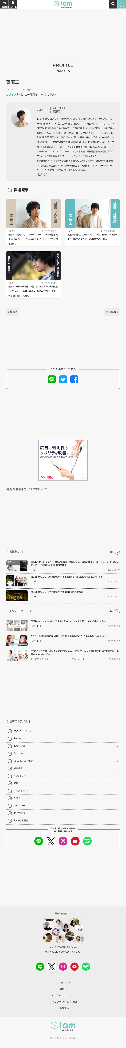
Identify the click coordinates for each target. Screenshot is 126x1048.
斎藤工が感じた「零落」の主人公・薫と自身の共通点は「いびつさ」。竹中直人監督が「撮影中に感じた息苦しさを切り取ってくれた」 (33, 291)
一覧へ (111, 552)
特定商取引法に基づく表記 (64, 1002)
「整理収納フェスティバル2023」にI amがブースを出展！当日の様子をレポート (68, 621)
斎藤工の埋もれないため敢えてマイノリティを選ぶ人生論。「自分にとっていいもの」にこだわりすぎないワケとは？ (33, 239)
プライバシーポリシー (64, 995)
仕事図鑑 (18, 768)
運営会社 (64, 989)
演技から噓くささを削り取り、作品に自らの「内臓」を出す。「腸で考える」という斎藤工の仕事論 (92, 237)
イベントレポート (37, 626)
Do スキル (19, 753)
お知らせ (18, 798)
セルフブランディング (39, 659)
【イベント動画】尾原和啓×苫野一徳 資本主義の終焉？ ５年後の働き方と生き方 (68, 636)
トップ (8, 90)
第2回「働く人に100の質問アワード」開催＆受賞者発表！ (58, 592)
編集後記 (64, 1008)
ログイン (11, 94)
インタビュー (13, 231)
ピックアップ (20, 813)
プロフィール (19, 90)
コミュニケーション (22, 731)
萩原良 (14, 312)
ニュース (34, 581)
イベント (34, 570)
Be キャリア (19, 738)
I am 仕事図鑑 (21, 821)
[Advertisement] (63, 24)
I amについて (64, 983)
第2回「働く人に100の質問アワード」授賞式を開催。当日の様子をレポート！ (67, 577)
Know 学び (19, 746)
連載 (16, 783)
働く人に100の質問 (23, 761)
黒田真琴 (111, 312)
